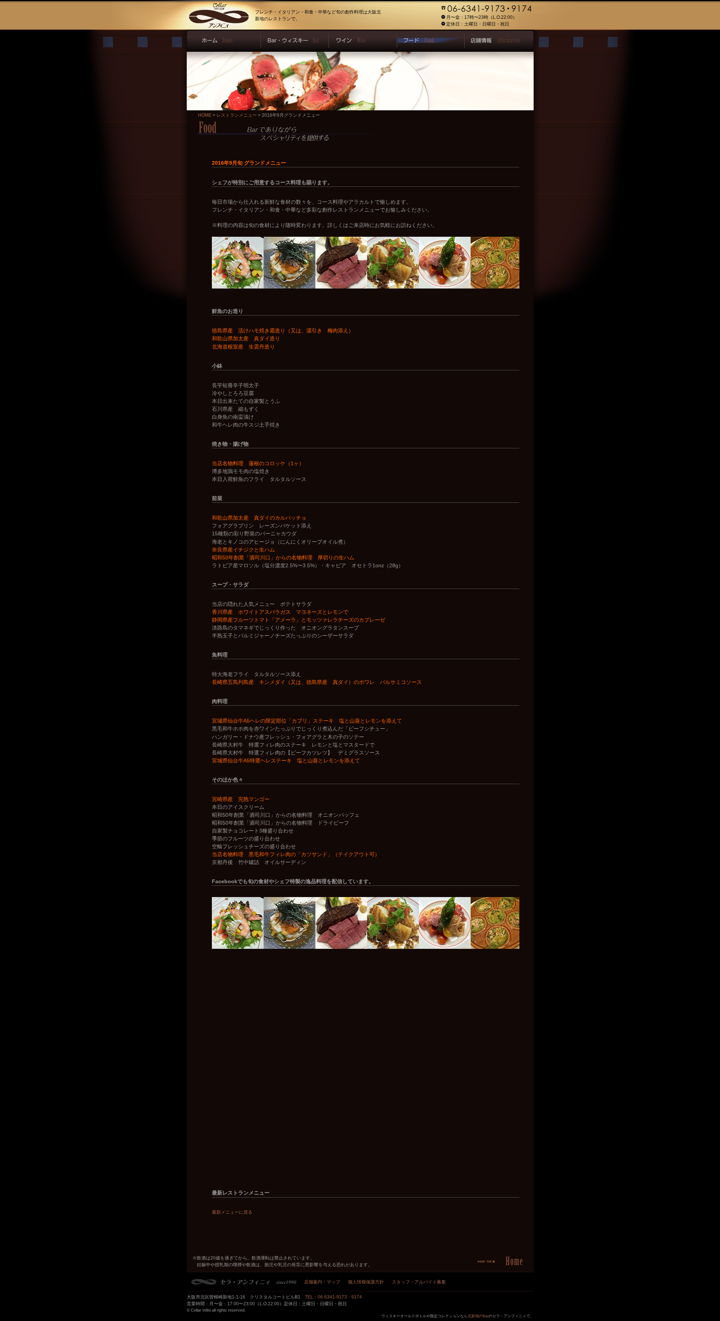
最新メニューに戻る (232, 1212)
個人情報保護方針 (366, 1282)
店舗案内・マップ (322, 1282)
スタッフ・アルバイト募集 (419, 1282)
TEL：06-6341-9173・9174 (333, 1297)
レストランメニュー (236, 115)
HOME (205, 115)
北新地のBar (478, 1316)
